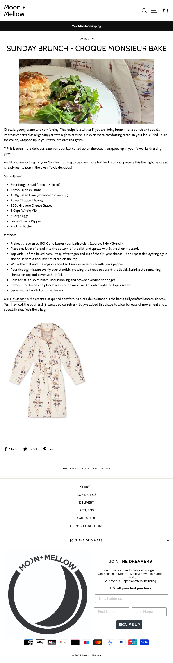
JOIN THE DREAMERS (86, 540)
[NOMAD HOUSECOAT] (47, 370)
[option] (86, 26)
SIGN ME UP (129, 625)
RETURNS (86, 510)
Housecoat (18, 299)
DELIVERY (86, 503)
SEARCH (86, 487)
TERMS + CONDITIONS (86, 526)
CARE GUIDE (86, 518)
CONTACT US (86, 495)
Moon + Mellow (14, 10)
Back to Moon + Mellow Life (90, 468)
